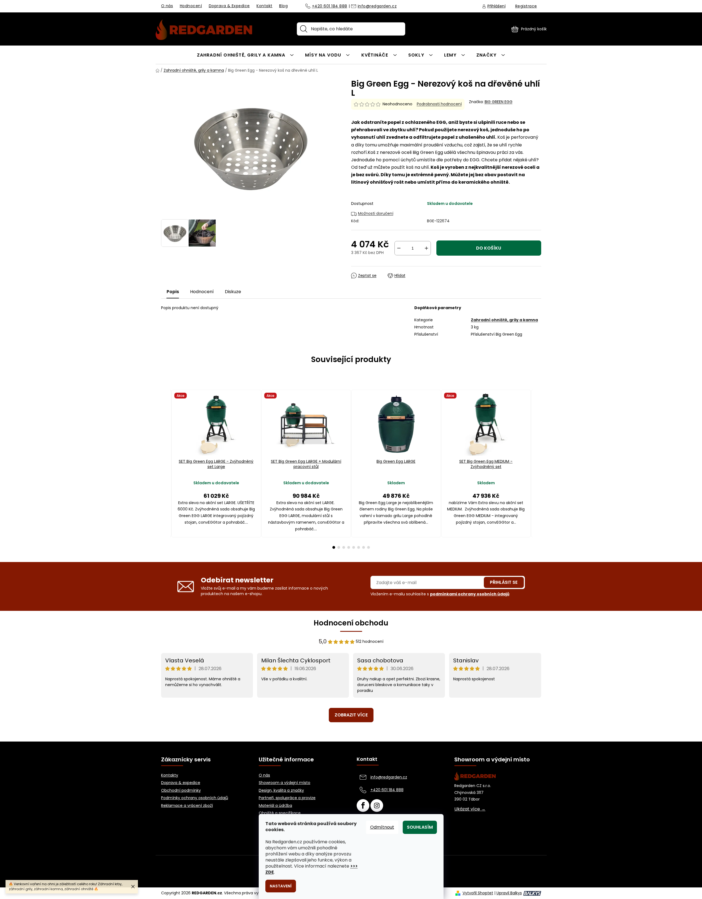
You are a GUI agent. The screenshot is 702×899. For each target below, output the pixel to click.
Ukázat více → (469, 809)
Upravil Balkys (509, 893)
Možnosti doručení (375, 213)
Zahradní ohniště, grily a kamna (504, 320)
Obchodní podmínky (181, 790)
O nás (167, 6)
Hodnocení (191, 6)
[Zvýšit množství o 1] (426, 248)
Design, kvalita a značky (281, 790)
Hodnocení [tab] (202, 291)
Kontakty (169, 775)
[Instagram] (376, 805)
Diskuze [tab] (233, 291)
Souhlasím (420, 827)
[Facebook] (363, 805)
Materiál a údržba (275, 805)
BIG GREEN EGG (499, 102)
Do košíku (488, 248)
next (536, 469)
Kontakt (265, 6)
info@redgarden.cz (377, 6)
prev (165, 469)
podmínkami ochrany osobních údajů (469, 594)
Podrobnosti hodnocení (439, 104)
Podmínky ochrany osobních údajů (194, 798)
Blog (283, 6)
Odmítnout (382, 827)
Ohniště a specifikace (280, 813)
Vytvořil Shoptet (478, 893)
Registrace (526, 6)
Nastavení (281, 886)
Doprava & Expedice (229, 6)
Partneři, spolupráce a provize (287, 798)
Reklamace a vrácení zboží (187, 805)
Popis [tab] (173, 291)
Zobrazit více (351, 715)
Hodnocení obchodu (351, 623)
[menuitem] (245, 55)
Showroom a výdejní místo (284, 782)
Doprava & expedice (180, 782)
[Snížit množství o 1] (399, 248)
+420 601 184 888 (329, 6)
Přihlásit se (503, 582)
